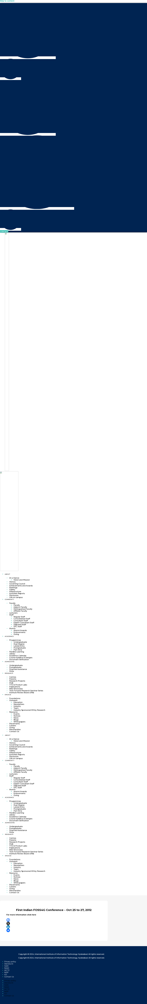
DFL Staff (18, 627)
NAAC (6, 968)
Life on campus (16, 597)
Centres (12, 677)
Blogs (16, 720)
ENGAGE (8, 694)
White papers (19, 722)
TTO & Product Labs (18, 685)
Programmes (15, 640)
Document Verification (19, 660)
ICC (5, 975)
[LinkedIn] (53, 927)
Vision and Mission (22, 580)
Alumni (12, 628)
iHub (11, 683)
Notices (17, 716)
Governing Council (17, 584)
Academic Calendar (17, 656)
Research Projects (17, 681)
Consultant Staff (21, 621)
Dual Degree (19, 644)
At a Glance (14, 578)
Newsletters (19, 704)
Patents (12, 679)
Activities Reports (17, 593)
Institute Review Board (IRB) (21, 693)
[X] (53, 923)
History (12, 582)
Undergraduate (20, 642)
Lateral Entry (19, 646)
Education (18, 702)
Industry (17, 706)
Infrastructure (15, 592)
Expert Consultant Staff (24, 623)
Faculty (12, 603)
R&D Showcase (16, 689)
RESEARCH (9, 673)
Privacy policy (10, 962)
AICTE (7, 970)
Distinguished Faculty (23, 609)
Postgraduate (20, 648)
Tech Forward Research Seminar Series (26, 691)
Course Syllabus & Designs (20, 658)
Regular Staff (19, 617)
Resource (13, 712)
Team (16, 708)
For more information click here (21, 915)
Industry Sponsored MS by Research (29, 710)
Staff (11, 615)
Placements (14, 724)
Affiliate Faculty (20, 611)
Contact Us (14, 731)
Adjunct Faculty (20, 607)
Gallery (12, 590)
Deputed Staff (20, 625)
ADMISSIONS (9, 661)
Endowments (19, 632)
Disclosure (13, 595)
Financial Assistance (18, 669)
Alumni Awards (20, 630)
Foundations (14, 698)
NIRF (6, 972)
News (16, 718)
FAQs (11, 671)
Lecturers (13, 613)
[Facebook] (53, 920)
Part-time (18, 650)
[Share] (53, 930)
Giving (16, 634)
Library (12, 654)
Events (17, 714)
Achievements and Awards (21, 586)
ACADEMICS (9, 636)
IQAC (6, 966)
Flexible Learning (16, 652)
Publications (14, 687)
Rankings (13, 588)
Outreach (13, 700)
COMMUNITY (9, 599)
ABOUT (7, 574)
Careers (12, 726)
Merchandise (15, 729)
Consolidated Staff (22, 619)
